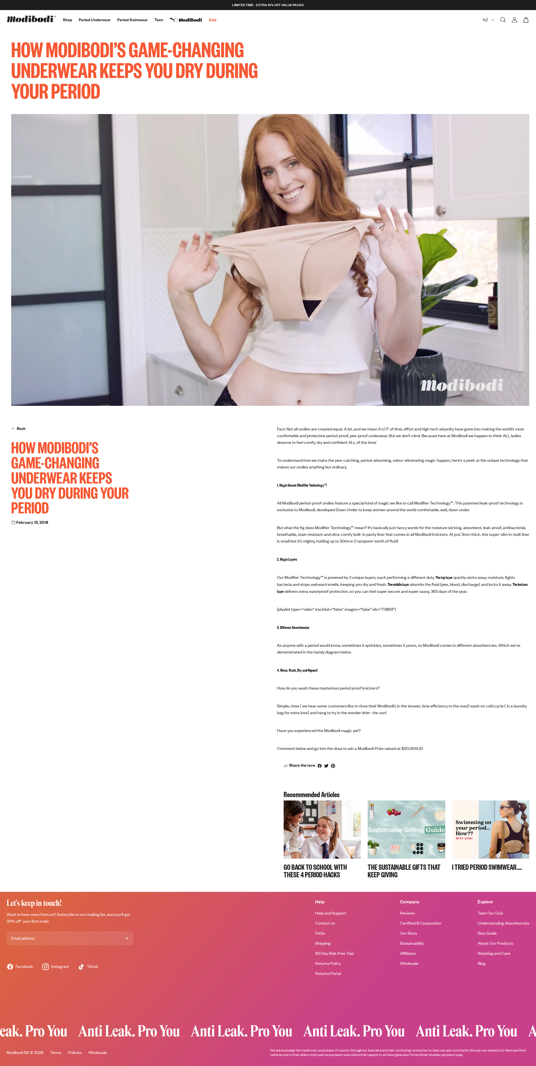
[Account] (514, 19)
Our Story (408, 933)
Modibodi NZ (18, 1052)
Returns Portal (328, 973)
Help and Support (330, 913)
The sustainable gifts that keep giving (404, 870)
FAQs (320, 933)
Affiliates (408, 953)
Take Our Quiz (490, 913)
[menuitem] (189, 20)
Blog (481, 963)
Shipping (323, 943)
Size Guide (487, 933)
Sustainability (412, 943)
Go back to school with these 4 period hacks (315, 870)
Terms (55, 1052)
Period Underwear (95, 19)
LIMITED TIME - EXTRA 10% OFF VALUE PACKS (268, 5)
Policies (75, 1052)
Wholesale (409, 963)
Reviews (407, 913)
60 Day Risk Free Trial (334, 953)
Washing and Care (494, 953)
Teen (158, 19)
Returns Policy (328, 963)
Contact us (325, 923)
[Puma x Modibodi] (189, 20)
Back (21, 428)
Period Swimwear (132, 19)
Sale (213, 19)
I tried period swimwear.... (487, 866)
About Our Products (495, 943)
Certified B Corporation (420, 923)
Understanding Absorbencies (503, 923)
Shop (67, 19)
